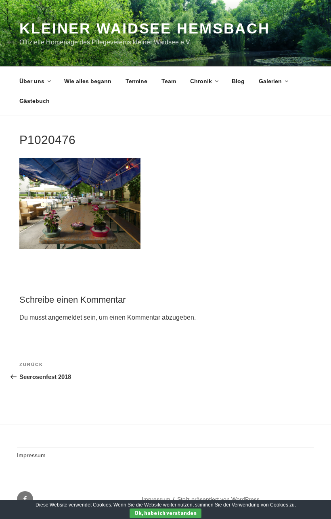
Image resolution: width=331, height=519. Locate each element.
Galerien (270, 81)
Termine (136, 81)
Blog (238, 81)
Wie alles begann (87, 81)
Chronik (201, 81)
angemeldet (65, 317)
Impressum (31, 455)
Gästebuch (34, 101)
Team (168, 81)
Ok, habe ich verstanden (165, 513)
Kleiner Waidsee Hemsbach (144, 28)
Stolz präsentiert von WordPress (218, 499)
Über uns (31, 81)
